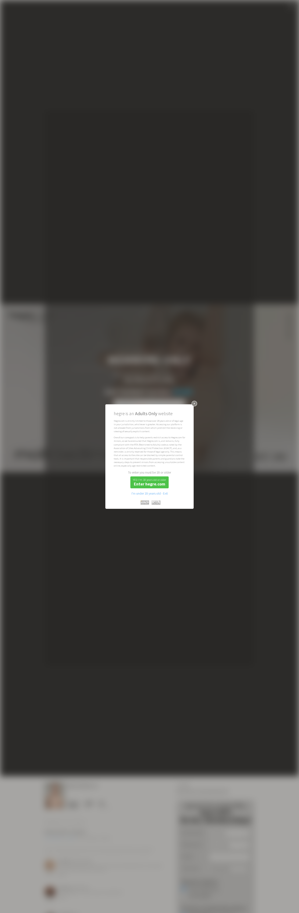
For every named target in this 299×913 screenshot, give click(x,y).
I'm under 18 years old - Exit (150, 493)
